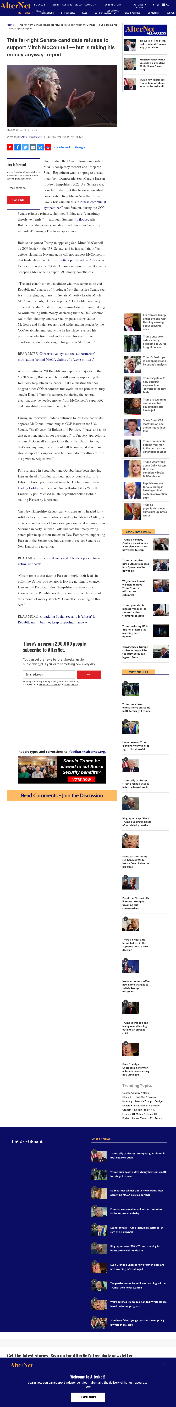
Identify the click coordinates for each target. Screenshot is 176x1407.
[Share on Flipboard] (10, 147)
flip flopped (81, 219)
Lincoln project (142, 1109)
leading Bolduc (28, 488)
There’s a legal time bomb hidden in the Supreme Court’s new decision (135, 945)
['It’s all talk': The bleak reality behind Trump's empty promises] (130, 45)
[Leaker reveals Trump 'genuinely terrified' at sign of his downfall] (130, 727)
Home (10, 24)
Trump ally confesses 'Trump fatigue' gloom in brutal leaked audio (152, 83)
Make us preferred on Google (64, 147)
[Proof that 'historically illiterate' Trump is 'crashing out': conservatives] (130, 883)
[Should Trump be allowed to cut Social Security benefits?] (37, 767)
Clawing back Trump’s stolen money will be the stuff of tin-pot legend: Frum (135, 652)
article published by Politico (80, 260)
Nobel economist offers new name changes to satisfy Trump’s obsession (136, 986)
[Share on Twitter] (25, 147)
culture (67, 4)
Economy (90, 4)
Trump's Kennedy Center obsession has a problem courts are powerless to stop (135, 544)
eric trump (156, 1118)
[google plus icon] (22, 1141)
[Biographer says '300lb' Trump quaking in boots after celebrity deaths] (130, 803)
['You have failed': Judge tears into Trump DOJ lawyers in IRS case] (99, 1323)
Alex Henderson (31, 137)
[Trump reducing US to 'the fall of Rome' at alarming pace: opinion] (161, 630)
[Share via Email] (33, 147)
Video (78, 4)
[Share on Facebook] (17, 147)
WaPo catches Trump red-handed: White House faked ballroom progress (135, 861)
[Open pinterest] (31, 1141)
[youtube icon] (36, 1141)
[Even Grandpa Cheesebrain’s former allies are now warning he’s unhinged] (130, 1049)
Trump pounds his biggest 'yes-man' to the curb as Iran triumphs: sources (134, 610)
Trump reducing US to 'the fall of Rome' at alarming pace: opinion (135, 631)
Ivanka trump (139, 1118)
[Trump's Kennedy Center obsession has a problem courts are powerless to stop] (161, 544)
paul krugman (140, 1105)
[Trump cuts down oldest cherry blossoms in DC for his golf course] (130, 689)
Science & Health (40, 7)
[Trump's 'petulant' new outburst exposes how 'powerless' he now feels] (161, 565)
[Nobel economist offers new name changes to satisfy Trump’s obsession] (130, 966)
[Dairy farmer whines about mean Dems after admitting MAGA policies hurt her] (99, 1193)
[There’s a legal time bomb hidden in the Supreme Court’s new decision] (130, 925)
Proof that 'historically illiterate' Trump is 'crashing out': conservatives (135, 903)
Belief (56, 4)
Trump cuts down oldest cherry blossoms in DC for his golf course (136, 707)
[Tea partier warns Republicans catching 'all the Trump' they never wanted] (99, 1286)
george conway (131, 1092)
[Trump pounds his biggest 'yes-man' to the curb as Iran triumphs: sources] (161, 610)
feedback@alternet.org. (87, 752)
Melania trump (143, 1101)
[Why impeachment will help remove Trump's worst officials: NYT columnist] (161, 585)
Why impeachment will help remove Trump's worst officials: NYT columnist (133, 587)
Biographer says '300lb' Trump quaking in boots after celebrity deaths (136, 822)
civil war (140, 1097)
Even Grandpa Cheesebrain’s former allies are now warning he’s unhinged (135, 1069)
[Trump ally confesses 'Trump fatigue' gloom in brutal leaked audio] (130, 84)
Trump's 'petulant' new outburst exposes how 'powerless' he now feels (135, 565)
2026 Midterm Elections (113, 7)
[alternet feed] (158, 9)
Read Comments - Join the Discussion (62, 795)
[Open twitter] (153, 13)
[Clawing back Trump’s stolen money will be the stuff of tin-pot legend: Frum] (161, 651)
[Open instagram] (27, 1141)
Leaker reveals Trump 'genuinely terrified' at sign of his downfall (135, 746)
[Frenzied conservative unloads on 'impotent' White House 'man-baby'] (130, 64)
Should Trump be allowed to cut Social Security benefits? (81, 766)
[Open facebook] (153, 4)
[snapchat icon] (41, 1141)
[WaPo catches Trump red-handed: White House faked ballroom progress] (130, 841)
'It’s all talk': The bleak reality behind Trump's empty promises (153, 44)
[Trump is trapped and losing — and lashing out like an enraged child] (130, 1008)
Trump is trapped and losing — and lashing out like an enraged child (135, 1028)
